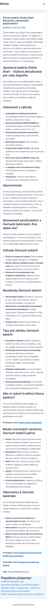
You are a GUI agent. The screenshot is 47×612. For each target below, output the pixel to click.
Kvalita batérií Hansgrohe (30, 422)
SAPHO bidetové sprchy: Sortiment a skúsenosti (22, 594)
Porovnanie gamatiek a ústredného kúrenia (20, 585)
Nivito (4, 4)
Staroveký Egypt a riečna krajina (15, 591)
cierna (11, 571)
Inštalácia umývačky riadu (12, 581)
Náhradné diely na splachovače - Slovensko (20, 588)
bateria (19, 571)
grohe (26, 571)
